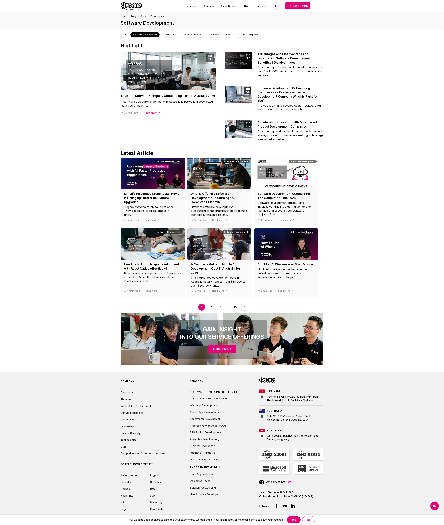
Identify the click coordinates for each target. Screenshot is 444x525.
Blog (246, 6)
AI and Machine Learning (204, 439)
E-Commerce (129, 475)
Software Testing (193, 34)
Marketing (156, 502)
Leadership (127, 426)
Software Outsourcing (203, 487)
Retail (153, 488)
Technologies (129, 439)
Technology (170, 34)
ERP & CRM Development (205, 432)
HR (122, 502)
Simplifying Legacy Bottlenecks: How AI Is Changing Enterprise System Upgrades (152, 198)
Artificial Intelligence (247, 34)
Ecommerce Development (205, 418)
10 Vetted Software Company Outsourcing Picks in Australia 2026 (168, 96)
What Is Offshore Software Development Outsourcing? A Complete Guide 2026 (212, 198)
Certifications (128, 419)
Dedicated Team (200, 480)
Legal (124, 509)
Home (124, 16)
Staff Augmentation (201, 474)
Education (126, 482)
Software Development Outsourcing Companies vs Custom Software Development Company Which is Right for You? (288, 94)
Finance (125, 488)
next (245, 305)
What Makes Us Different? (136, 406)
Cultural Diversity (130, 433)
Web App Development (204, 405)
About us (126, 399)
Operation (156, 482)
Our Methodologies (132, 412)
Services (191, 6)
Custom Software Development (209, 398)
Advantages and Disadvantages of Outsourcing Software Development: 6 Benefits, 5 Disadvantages (285, 58)
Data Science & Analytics (205, 459)
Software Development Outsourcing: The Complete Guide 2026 (284, 196)
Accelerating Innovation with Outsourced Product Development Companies (287, 124)
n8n (228, 34)
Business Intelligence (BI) (205, 446)
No (308, 520)
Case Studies (229, 6)
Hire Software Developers (205, 494)
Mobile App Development (205, 412)
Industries (214, 34)
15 (235, 307)
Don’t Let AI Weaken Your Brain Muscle (285, 264)
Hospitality (127, 495)
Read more (150, 112)
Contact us (127, 392)
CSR (123, 446)
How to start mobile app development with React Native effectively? (151, 266)
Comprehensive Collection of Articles (143, 453)
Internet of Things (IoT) (204, 452)
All (124, 34)
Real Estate (157, 509)
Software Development (145, 34)
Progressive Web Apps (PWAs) (209, 425)
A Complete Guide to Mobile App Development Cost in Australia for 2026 (215, 268)
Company (208, 6)
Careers (261, 6)
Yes (294, 519)
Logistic (155, 475)
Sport (153, 495)
